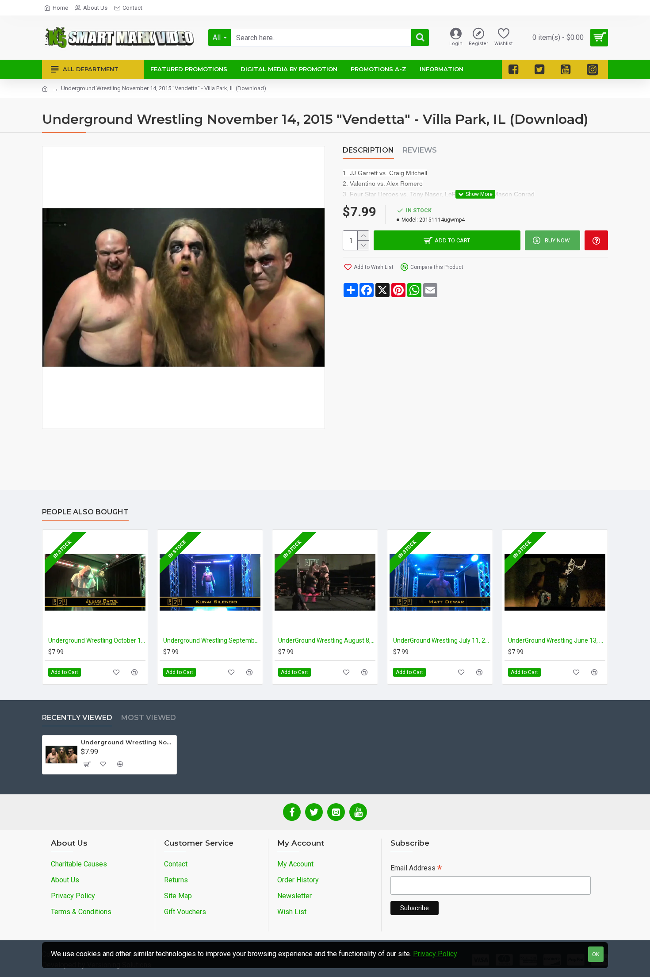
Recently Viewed (77, 717)
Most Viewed (148, 717)
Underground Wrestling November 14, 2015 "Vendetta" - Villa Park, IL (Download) (127, 742)
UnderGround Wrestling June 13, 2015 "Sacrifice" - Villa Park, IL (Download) (556, 640)
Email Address (416, 869)
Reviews (420, 150)
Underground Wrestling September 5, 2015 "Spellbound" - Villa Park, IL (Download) (211, 640)
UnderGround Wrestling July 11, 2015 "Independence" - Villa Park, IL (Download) (441, 640)
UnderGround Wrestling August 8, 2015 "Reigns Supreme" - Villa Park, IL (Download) (326, 640)
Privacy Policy (435, 954)
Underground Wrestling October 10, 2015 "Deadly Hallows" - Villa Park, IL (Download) (96, 640)
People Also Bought (85, 512)
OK (596, 954)
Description (368, 150)
